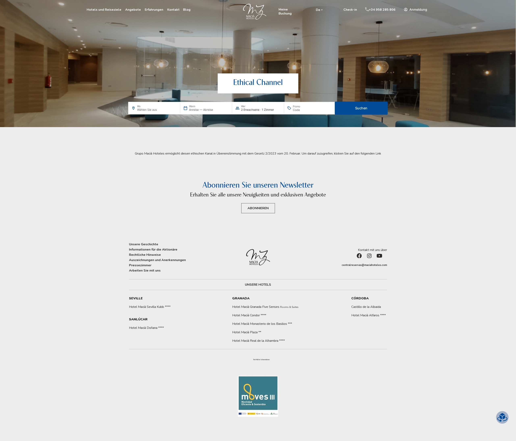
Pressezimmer (140, 265)
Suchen (361, 108)
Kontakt (173, 9)
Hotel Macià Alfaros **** (368, 315)
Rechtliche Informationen (261, 360)
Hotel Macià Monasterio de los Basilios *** (262, 324)
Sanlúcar (138, 319)
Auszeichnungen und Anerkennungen (157, 260)
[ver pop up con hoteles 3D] (502, 417)
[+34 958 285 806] (367, 9)
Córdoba (360, 298)
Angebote (133, 9)
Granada (241, 298)
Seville (136, 298)
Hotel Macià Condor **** (249, 315)
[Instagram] (372, 258)
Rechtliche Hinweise (145, 255)
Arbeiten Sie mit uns (145, 270)
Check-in (350, 9)
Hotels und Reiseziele (104, 9)
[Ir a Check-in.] (341, 9)
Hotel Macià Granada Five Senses (265, 307)
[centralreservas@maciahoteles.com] (340, 265)
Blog (186, 9)
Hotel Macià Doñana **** (146, 328)
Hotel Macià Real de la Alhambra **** (258, 341)
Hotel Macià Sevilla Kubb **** (150, 307)
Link (378, 153)
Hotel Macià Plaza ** (246, 332)
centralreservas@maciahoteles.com (364, 265)
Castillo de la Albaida (366, 307)
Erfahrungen (154, 9)
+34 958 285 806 (382, 9)
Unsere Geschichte (143, 244)
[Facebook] (362, 258)
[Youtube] (382, 258)
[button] (320, 9)
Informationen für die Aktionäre (153, 249)
